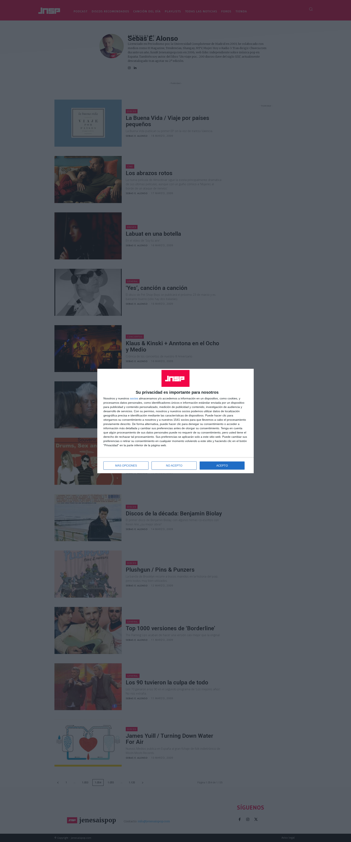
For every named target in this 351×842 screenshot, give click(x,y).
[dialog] (175, 421)
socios (134, 398)
